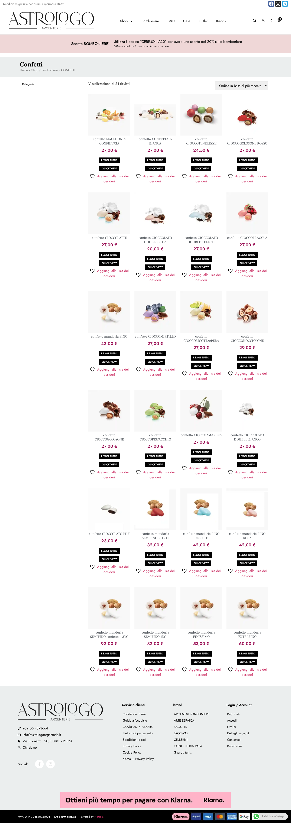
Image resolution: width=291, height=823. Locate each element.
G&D (171, 21)
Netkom (99, 817)
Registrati (233, 714)
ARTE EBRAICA (184, 720)
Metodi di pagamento (138, 733)
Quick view (109, 168)
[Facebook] (271, 4)
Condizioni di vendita (138, 727)
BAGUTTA (180, 727)
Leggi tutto (109, 160)
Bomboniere (150, 21)
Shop (124, 21)
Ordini (231, 727)
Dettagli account (238, 733)
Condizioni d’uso (134, 714)
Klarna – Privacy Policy (138, 759)
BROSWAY (181, 733)
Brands (221, 21)
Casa (186, 21)
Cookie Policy (132, 752)
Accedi (232, 720)
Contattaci (234, 739)
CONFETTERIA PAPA (188, 746)
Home (24, 70)
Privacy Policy (132, 746)
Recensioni (234, 746)
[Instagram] (278, 4)
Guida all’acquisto (135, 720)
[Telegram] (285, 4)
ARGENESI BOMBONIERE (191, 714)
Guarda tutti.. (183, 752)
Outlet (203, 21)
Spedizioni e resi (134, 739)
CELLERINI (181, 739)
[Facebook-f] (39, 763)
